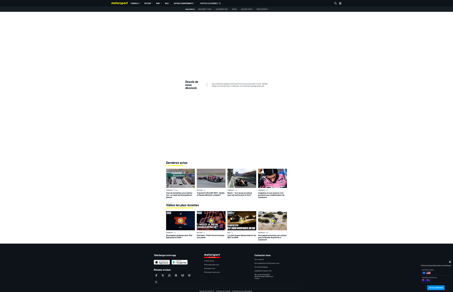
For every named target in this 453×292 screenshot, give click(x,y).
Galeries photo (246, 9)
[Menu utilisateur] (340, 3)
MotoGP (147, 3)
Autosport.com (209, 268)
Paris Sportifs (262, 9)
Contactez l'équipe (261, 267)
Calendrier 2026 (222, 9)
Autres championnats (183, 3)
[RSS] (156, 282)
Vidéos (234, 9)
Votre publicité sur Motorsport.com (266, 263)
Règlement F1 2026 (204, 9)
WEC (167, 3)
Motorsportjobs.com (211, 265)
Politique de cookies (223, 291)
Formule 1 (135, 3)
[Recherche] (335, 3)
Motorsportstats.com (212, 272)
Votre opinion (259, 259)
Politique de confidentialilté (242, 291)
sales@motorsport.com (263, 271)
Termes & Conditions (206, 291)
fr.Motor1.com (209, 261)
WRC (158, 3)
